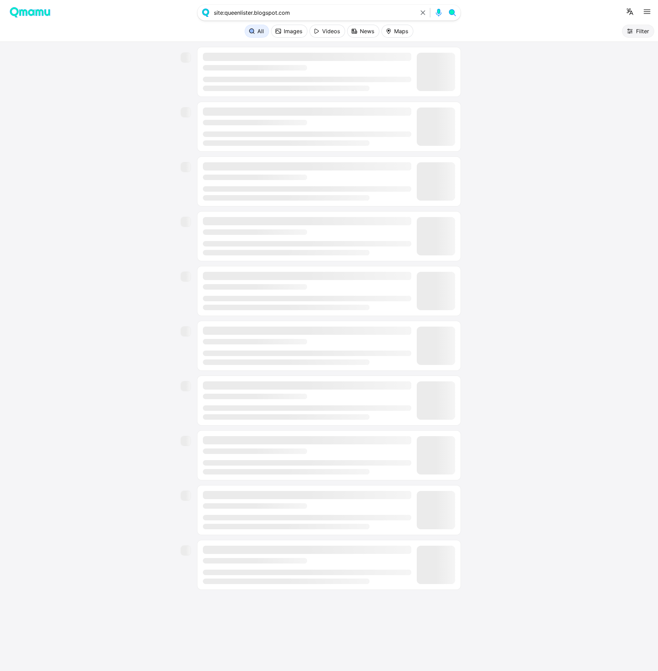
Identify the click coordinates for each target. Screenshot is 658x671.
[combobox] (314, 13)
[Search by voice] (439, 13)
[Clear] (423, 13)
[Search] (452, 13)
